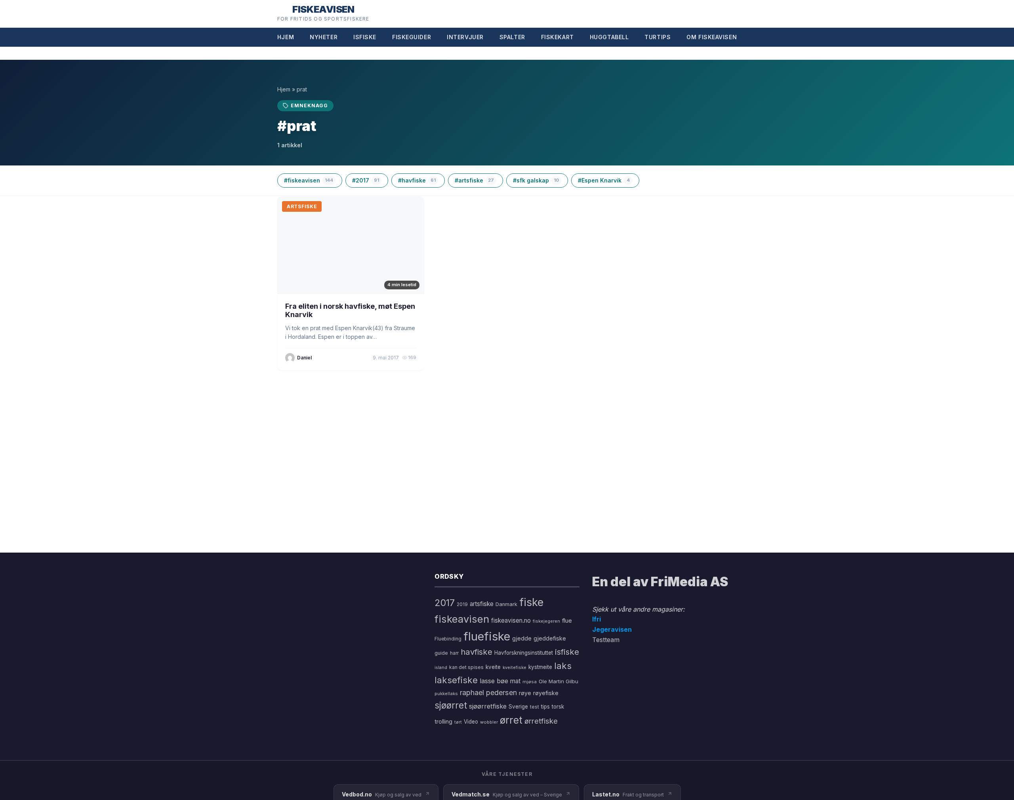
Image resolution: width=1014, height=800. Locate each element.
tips (545, 706)
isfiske (567, 652)
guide (441, 653)
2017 (445, 602)
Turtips (657, 37)
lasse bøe (494, 681)
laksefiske (456, 680)
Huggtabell (609, 37)
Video (471, 721)
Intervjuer (465, 37)
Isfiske (364, 37)
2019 (462, 604)
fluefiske (486, 636)
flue (567, 620)
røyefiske (545, 693)
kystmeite (540, 667)
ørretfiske (541, 720)
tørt (458, 722)
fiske (531, 602)
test (534, 707)
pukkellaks (446, 693)
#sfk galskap (536, 180)
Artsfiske (302, 206)
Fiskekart (557, 37)
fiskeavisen (462, 619)
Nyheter (323, 37)
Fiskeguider (411, 37)
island (441, 667)
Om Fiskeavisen (711, 37)
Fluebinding (448, 639)
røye (525, 693)
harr (454, 653)
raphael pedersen (488, 692)
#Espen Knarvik (604, 180)
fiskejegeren (546, 621)
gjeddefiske (550, 638)
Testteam (605, 640)
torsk (558, 706)
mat (515, 681)
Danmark (506, 604)
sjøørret (451, 705)
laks (563, 665)
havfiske (476, 652)
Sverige (518, 706)
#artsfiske (474, 180)
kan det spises (466, 667)
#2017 (365, 180)
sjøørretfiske (488, 706)
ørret (511, 720)
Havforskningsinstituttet (523, 653)
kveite (493, 667)
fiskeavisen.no (511, 620)
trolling (443, 721)
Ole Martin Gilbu (558, 681)
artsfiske (482, 604)
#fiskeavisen (308, 180)
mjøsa (529, 681)
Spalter (512, 37)
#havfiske (417, 180)
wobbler (489, 722)
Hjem (285, 37)
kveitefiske (514, 667)
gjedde (522, 638)
